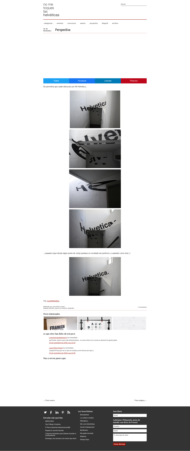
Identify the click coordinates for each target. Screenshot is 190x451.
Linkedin (107, 81)
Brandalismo (84, 415)
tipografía (71, 308)
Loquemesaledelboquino (58, 338)
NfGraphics (84, 421)
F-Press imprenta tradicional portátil (57, 427)
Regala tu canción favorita (54, 430)
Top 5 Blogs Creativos (53, 424)
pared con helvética (61, 308)
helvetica (51, 308)
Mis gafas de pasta (86, 433)
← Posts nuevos (49, 400)
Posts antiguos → (141, 400)
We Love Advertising (87, 424)
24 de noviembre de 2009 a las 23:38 (62, 353)
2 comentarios (142, 307)
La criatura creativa (87, 418)
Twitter (56, 81)
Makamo (83, 436)
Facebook (82, 81)
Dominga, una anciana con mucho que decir (60, 438)
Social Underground (87, 427)
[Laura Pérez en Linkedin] (57, 414)
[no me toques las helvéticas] (51, 17)
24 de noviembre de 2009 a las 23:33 (62, 343)
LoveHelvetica (53, 301)
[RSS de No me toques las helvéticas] (69, 414)
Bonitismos (84, 430)
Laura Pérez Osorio (56, 348)
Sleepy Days (84, 439)
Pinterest (134, 81)
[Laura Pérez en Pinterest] (63, 414)
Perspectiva (62, 30)
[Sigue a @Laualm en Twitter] (46, 414)
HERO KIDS (49, 421)
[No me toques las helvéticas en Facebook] (52, 414)
